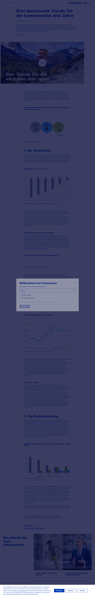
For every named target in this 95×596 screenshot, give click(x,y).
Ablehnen (70, 590)
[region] (47, 590)
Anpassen (82, 590)
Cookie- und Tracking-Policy (19, 590)
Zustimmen (59, 590)
